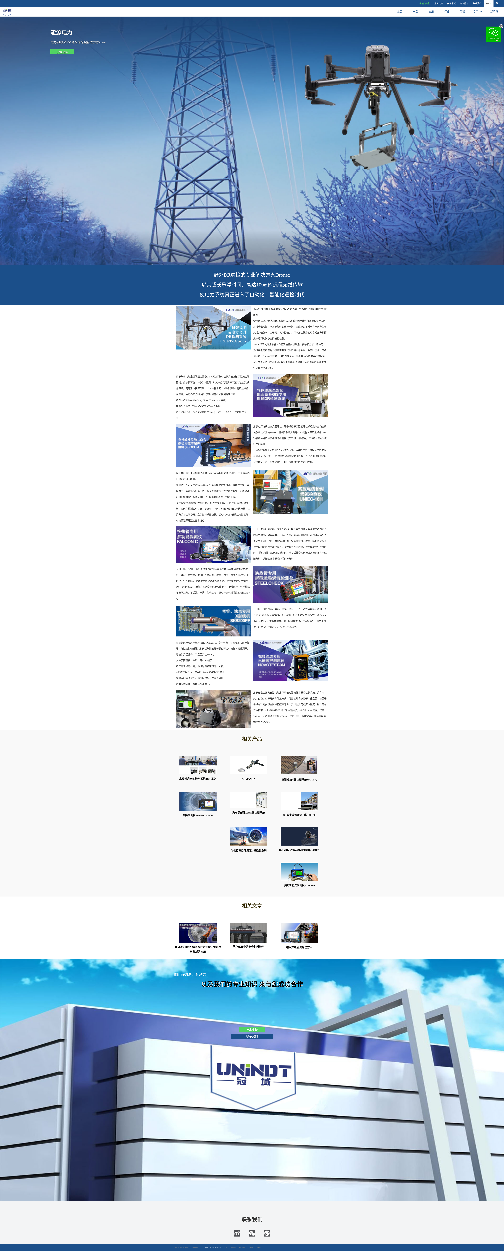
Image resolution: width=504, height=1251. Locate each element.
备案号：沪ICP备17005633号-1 (213, 1247)
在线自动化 (424, 3)
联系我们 (477, 3)
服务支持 (438, 3)
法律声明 (233, 1247)
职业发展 (251, 1247)
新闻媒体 (259, 1247)
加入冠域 (464, 3)
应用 (431, 11)
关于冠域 (451, 3)
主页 (399, 11)
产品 (415, 11)
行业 (447, 11)
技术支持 (252, 1029)
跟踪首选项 (242, 1247)
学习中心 (478, 11)
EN (487, 3)
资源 (462, 11)
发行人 (225, 1247)
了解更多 (62, 52)
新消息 (494, 11)
